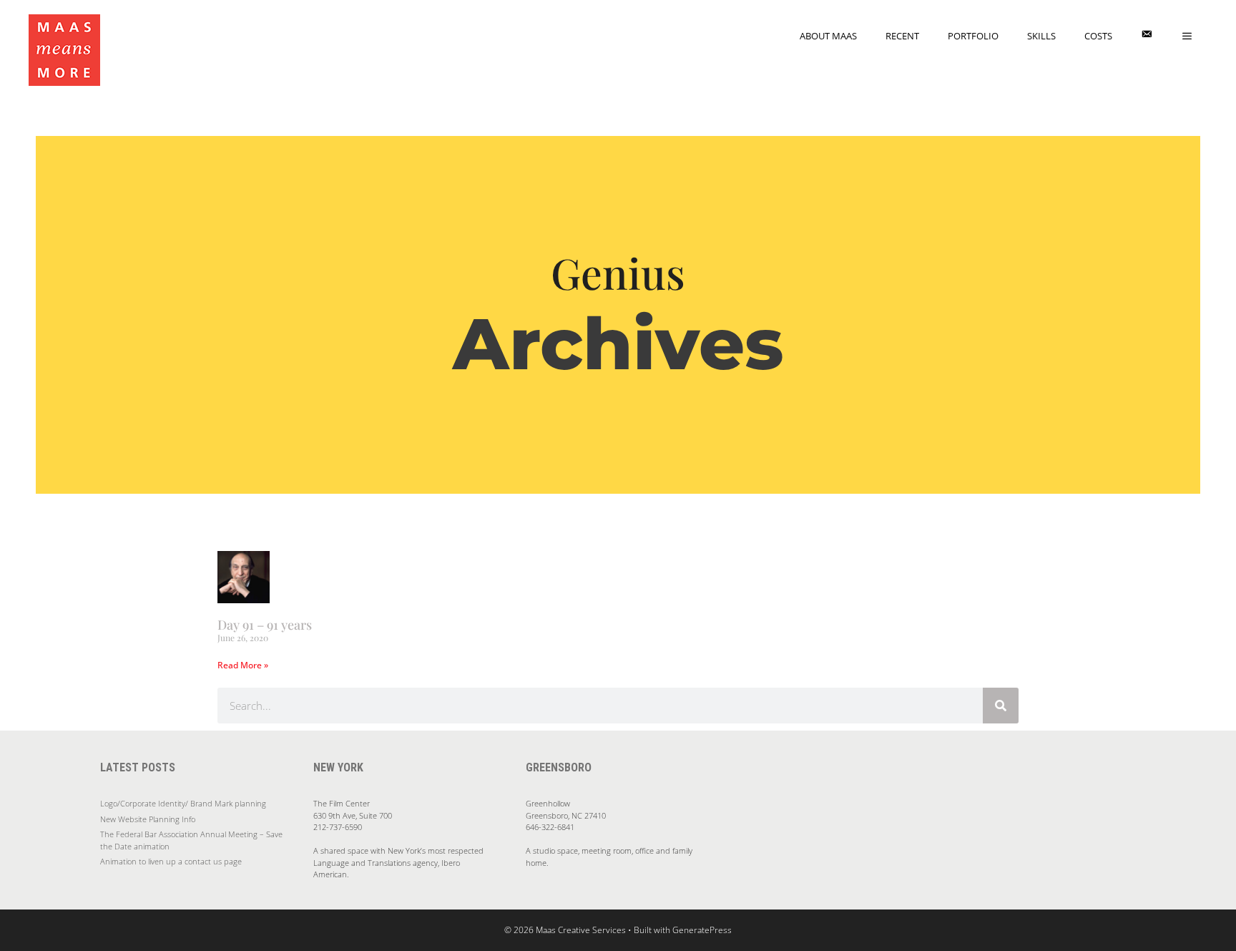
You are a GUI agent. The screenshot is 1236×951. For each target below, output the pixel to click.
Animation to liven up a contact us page (171, 861)
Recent (902, 35)
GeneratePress (702, 930)
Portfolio (973, 35)
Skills (1041, 35)
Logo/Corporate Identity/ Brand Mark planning (183, 803)
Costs (1098, 35)
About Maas (828, 35)
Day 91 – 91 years (264, 624)
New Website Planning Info (147, 819)
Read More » (242, 665)
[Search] (1001, 705)
